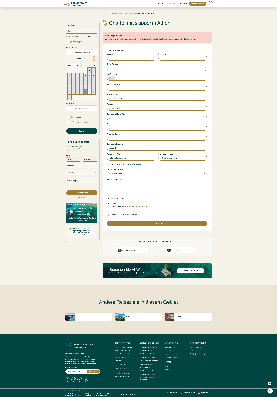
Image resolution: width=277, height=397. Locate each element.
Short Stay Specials (81, 122)
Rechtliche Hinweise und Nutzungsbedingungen (103, 394)
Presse (167, 370)
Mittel (168, 362)
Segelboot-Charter (122, 373)
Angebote (77, 117)
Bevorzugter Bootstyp (115, 144)
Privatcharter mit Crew (123, 354)
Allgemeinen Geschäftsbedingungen (135, 206)
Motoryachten (120, 364)
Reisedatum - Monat (165, 154)
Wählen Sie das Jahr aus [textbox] (118, 158)
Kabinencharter (120, 357)
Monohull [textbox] (112, 148)
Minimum (70, 157)
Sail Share (118, 361)
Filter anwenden (82, 193)
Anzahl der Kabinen (113, 134)
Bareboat (175, 250)
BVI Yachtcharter (146, 367)
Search (82, 131)
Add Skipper (77, 42)
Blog (166, 366)
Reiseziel (110, 104)
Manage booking (195, 347)
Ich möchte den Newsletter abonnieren (125, 215)
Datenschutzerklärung (128, 394)
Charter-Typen (123, 343)
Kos (128, 317)
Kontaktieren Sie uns (190, 271)
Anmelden (173, 393)
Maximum (87, 157)
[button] (81, 231)
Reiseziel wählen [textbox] (115, 108)
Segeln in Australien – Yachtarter (147, 378)
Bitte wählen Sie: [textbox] (115, 173)
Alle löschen (81, 198)
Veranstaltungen (171, 357)
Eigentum (183, 3)
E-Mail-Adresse (112, 64)
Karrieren (168, 350)
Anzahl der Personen (114, 124)
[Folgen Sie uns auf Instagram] (67, 379)
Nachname (162, 54)
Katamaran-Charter (122, 376)
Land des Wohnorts (114, 84)
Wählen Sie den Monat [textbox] (169, 158)
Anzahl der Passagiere (74, 146)
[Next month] (94, 58)
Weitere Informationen (114, 179)
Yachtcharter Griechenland (149, 354)
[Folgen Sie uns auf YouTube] (73, 379)
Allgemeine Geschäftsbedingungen (73, 394)
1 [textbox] (109, 128)
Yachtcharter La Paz (147, 371)
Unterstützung (197, 343)
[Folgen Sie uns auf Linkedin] (86, 379)
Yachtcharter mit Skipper (124, 350)
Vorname (110, 54)
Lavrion (179, 317)
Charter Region (112, 94)
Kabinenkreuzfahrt (129, 250)
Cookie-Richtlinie (88, 394)
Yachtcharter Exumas (148, 374)
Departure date (71, 47)
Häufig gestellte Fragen (198, 354)
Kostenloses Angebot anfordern (82, 218)
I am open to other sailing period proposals (126, 164)
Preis (68, 155)
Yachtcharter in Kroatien (148, 347)
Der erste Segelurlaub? (115, 169)
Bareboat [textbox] (113, 118)
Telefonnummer (113, 74)
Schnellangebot (197, 3)
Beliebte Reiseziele (149, 343)
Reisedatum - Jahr (113, 154)
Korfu (79, 317)
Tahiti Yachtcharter (147, 364)
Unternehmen (172, 343)
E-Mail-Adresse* (71, 367)
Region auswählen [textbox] (116, 98)
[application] (81, 78)
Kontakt (192, 350)
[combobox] (111, 78)
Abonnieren (93, 371)
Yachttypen (121, 369)
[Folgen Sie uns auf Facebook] (79, 379)
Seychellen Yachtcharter (149, 361)
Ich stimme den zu (131, 206)
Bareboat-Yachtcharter (123, 347)
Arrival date (70, 103)
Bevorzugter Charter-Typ (116, 114)
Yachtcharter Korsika (147, 357)
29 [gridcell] (89, 92)
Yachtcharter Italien (147, 350)
